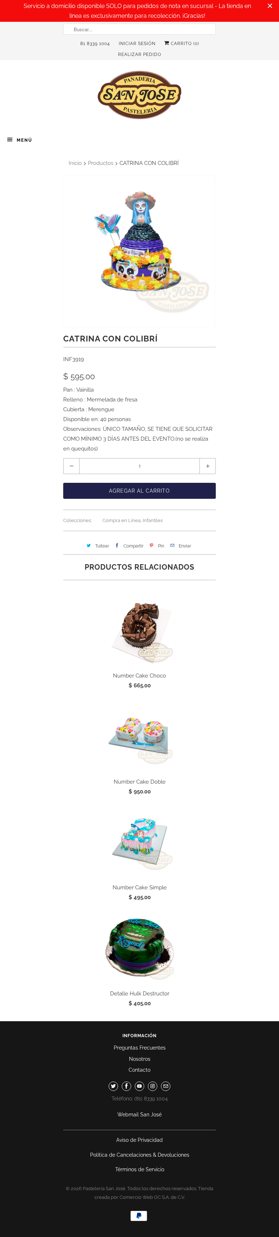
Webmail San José (139, 1114)
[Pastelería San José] (139, 97)
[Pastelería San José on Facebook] (126, 1086)
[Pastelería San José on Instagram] (152, 1086)
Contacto (139, 1070)
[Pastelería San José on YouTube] (139, 1086)
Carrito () (184, 43)
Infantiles (153, 520)
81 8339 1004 (95, 43)
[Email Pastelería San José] (165, 1086)
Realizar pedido (139, 54)
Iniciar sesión (137, 43)
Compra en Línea (121, 520)
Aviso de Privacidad (139, 1140)
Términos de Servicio (139, 1169)
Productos (100, 163)
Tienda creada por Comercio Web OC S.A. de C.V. (154, 1193)
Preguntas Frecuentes (140, 1048)
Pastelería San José (104, 1188)
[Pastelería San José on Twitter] (113, 1086)
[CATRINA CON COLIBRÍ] (139, 251)
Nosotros (139, 1059)
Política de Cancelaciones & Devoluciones (139, 1155)
